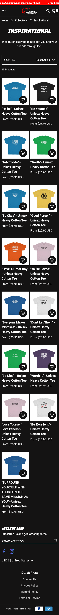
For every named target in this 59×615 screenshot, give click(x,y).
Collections (21, 20)
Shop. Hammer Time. (22, 609)
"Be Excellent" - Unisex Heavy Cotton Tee (40, 429)
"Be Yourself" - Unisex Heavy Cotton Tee (40, 113)
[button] (3, 10)
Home (5, 20)
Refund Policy (29, 591)
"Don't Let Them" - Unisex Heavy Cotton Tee (42, 327)
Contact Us (30, 579)
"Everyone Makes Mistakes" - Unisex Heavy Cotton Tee (14, 327)
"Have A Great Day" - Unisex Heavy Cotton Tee (15, 273)
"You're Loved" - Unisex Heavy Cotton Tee (41, 273)
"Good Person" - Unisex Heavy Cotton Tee (41, 220)
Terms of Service (29, 598)
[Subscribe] (55, 541)
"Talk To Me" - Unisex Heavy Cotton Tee (11, 167)
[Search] (48, 10)
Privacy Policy (29, 585)
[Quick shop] (23, 100)
